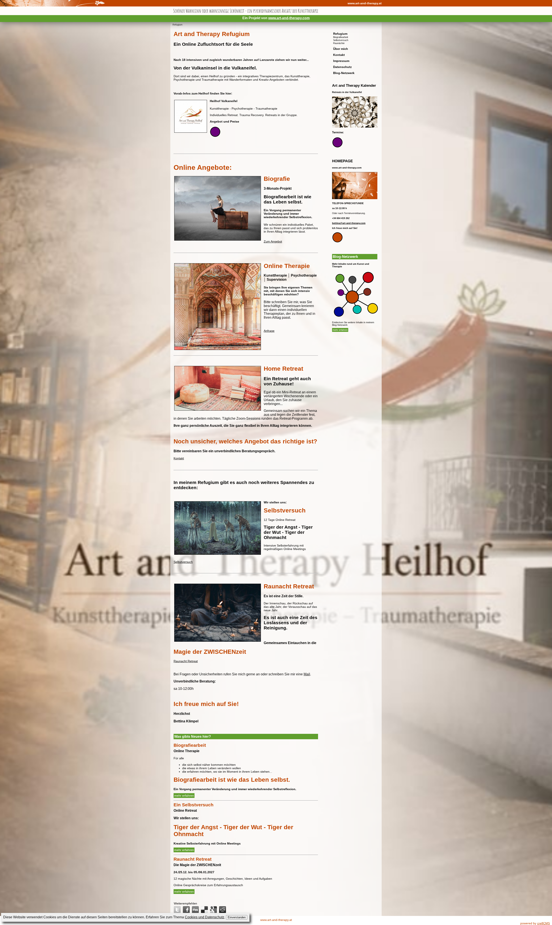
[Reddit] (222, 909)
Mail (307, 674)
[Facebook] (186, 909)
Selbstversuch (183, 562)
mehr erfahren (184, 795)
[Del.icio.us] (204, 909)
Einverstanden (237, 917)
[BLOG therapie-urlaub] (337, 146)
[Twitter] (177, 909)
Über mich (340, 48)
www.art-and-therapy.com (289, 18)
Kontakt (179, 458)
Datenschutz (342, 67)
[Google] (213, 909)
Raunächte (339, 43)
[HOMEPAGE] (337, 241)
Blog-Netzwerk (343, 73)
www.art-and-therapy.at (365, 3)
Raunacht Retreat (186, 661)
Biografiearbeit (340, 37)
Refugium (177, 24)
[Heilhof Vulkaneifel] (190, 131)
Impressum (341, 61)
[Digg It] (195, 909)
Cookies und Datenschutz (204, 917)
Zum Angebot (273, 241)
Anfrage (269, 330)
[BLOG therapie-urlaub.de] (215, 136)
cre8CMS (543, 923)
